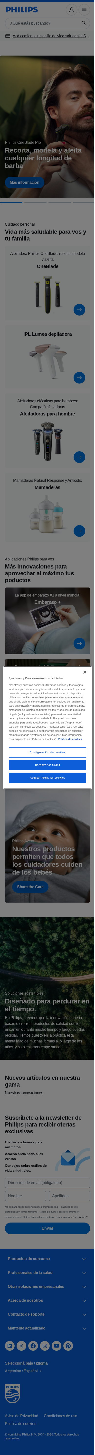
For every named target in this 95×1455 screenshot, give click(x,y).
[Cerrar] (82, 667)
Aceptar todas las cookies (45, 782)
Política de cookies (32, 743)
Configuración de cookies (46, 756)
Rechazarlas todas (45, 769)
